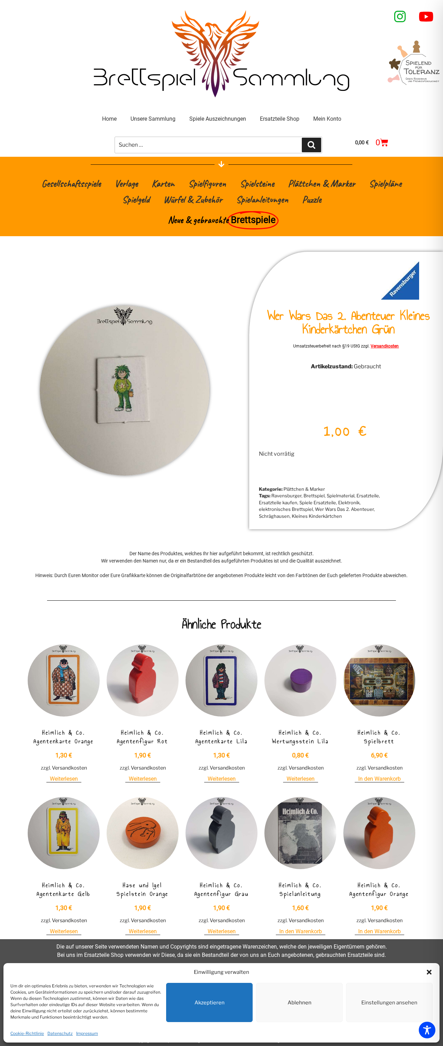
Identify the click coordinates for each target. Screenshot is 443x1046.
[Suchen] (311, 145)
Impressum (87, 1033)
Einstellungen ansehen (389, 1003)
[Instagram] (400, 16)
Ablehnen (299, 1003)
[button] (429, 972)
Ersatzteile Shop (279, 118)
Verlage (126, 183)
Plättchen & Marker (321, 183)
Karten (163, 183)
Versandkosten (385, 346)
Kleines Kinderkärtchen (317, 516)
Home (109, 118)
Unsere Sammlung (152, 118)
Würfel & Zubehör (192, 199)
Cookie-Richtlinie (27, 1033)
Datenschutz (60, 1033)
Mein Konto (327, 118)
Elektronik (349, 502)
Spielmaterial (340, 495)
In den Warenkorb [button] (379, 778)
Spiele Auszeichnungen (217, 118)
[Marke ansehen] (400, 297)
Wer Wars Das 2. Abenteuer (344, 509)
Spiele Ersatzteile (317, 502)
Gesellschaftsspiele (71, 183)
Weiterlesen (64, 778)
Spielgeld (136, 199)
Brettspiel (314, 495)
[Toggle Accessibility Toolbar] (427, 1030)
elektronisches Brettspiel (286, 509)
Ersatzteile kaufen (278, 502)
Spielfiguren (207, 183)
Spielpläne (385, 183)
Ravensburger (286, 495)
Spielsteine (257, 183)
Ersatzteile (367, 495)
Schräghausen (274, 516)
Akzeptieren (210, 1003)
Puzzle (311, 199)
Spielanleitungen (262, 199)
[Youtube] (426, 16)
